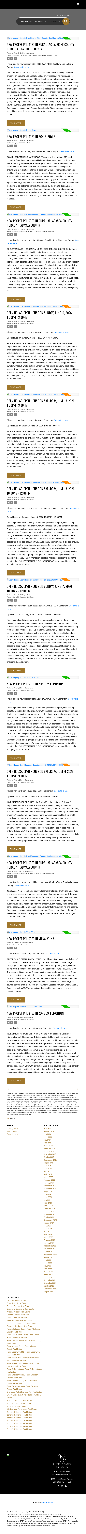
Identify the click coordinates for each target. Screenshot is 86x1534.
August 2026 (49, 1131)
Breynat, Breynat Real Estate (51, 1093)
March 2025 (48, 1177)
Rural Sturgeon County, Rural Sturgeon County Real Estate (51, 1105)
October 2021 (49, 1286)
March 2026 (48, 1146)
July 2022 (47, 1260)
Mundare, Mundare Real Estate (63, 1095)
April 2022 (48, 1269)
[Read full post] (43, 39)
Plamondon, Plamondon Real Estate (17, 1097)
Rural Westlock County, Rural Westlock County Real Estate (47, 1106)
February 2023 (49, 1240)
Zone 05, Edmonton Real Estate (20, 1112)
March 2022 (48, 1272)
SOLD (68, 15)
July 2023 (47, 1226)
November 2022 (50, 1249)
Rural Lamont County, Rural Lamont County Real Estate (64, 1099)
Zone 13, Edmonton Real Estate (56, 1112)
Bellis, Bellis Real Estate (21, 1093)
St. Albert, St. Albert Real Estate (54, 1108)
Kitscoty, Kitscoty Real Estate (15, 1095)
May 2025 (47, 1171)
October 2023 (49, 1217)
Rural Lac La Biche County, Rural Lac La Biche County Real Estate (35, 55)
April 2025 (48, 1174)
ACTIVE (59, 15)
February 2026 (49, 1148)
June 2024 (48, 1197)
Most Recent (49, 1128)
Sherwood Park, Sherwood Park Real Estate (24, 1392)
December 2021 (50, 1280)
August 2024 (49, 1191)
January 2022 (49, 1277)
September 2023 (50, 1220)
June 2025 (48, 1169)
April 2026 (48, 1143)
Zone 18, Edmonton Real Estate (19, 1426)
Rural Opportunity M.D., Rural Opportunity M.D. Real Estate (55, 1101)
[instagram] (61, 1486)
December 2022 (50, 1246)
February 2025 (49, 1180)
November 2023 (50, 1214)
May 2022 (47, 1266)
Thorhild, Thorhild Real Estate (19, 1403)
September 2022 (50, 1254)
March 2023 (48, 1237)
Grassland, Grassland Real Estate (69, 1093)
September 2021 (50, 1289)
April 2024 (48, 1203)
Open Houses (12, 1134)
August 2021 (49, 1292)
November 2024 (50, 1189)
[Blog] (65, 1486)
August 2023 (49, 1223)
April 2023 (48, 1234)
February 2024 (49, 1209)
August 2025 (49, 1163)
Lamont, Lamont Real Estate (31, 1095)
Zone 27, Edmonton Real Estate (22, 1114)
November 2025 (50, 1154)
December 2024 (50, 1186)
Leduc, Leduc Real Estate (47, 1095)
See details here (21, 67)
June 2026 (48, 1137)
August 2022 (49, 1257)
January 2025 (49, 1183)
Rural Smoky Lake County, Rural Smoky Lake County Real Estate (57, 1103)
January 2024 (49, 1211)
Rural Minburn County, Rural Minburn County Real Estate (23, 1101)
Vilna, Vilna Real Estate (21, 945)
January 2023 (49, 1243)
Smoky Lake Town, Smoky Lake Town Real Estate (31, 1108)
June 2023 (48, 1229)
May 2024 (47, 1200)
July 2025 (47, 1166)
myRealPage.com (47, 1502)
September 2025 (50, 1160)
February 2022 (49, 1274)
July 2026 (47, 1134)
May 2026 (47, 1140)
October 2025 (49, 1157)
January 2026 (49, 1151)
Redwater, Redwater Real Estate (36, 1097)
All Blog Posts (12, 1128)
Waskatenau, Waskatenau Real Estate (35, 1110)
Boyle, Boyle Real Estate (21, 143)
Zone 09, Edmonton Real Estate (23, 323)
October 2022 (49, 1252)
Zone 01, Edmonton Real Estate (55, 1110)
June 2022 (48, 1263)
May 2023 (47, 1232)
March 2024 (48, 1206)
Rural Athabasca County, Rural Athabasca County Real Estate (33, 231)
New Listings (12, 1131)
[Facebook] (58, 1486)
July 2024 (47, 1194)
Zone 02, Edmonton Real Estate (23, 499)
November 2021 (50, 1283)
